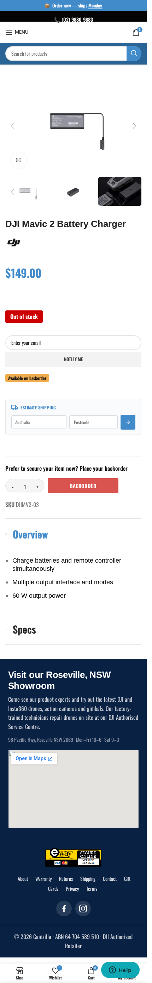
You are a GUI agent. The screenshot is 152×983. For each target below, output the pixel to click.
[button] (12, 124)
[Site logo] (73, 31)
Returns (66, 874)
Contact (110, 874)
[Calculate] (128, 417)
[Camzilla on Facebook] (64, 904)
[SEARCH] (134, 53)
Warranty (43, 874)
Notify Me (73, 354)
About (23, 874)
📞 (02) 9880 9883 (73, 19)
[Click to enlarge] (19, 157)
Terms (91, 884)
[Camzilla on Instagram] (83, 904)
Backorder (83, 481)
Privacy (72, 884)
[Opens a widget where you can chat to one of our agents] (120, 970)
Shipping (87, 874)
